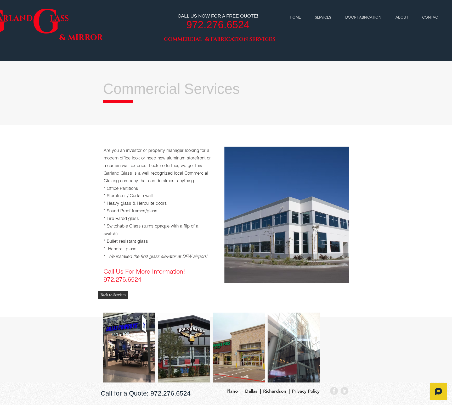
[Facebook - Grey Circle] (334, 391)
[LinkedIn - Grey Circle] (344, 391)
